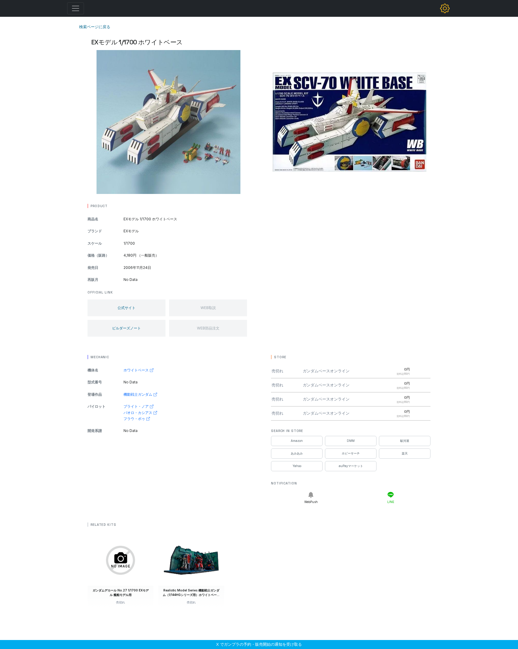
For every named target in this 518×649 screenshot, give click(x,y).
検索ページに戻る (94, 26)
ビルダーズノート (126, 328)
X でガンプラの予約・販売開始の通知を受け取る (259, 644)
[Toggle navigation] (75, 8)
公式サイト (126, 307)
